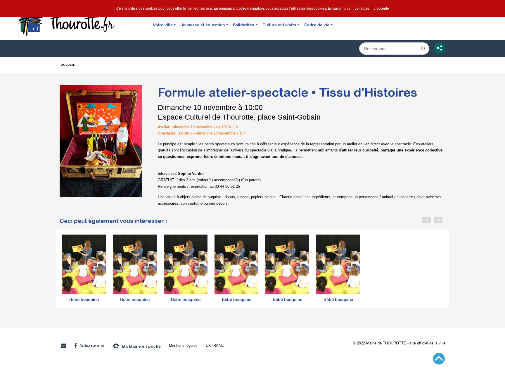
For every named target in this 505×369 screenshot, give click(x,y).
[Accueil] (73, 21)
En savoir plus (339, 8)
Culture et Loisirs (279, 24)
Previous (426, 220)
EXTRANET (216, 345)
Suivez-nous (90, 346)
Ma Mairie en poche (140, 346)
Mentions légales (183, 345)
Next (438, 220)
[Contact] (63, 345)
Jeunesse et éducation (203, 24)
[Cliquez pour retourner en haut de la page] (438, 358)
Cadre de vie (316, 24)
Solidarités (243, 24)
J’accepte (381, 8)
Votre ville (163, 24)
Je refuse (362, 8)
